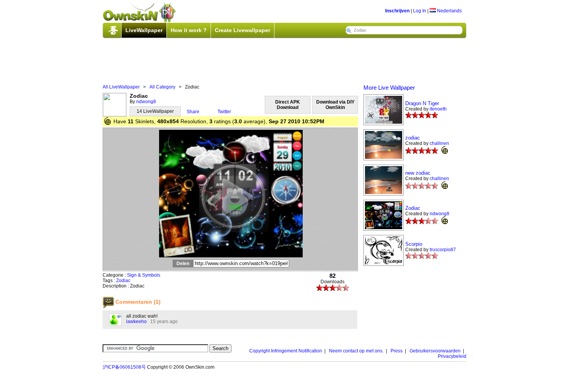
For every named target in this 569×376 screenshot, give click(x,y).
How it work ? (189, 30)
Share (193, 111)
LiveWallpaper (144, 30)
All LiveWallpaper (121, 87)
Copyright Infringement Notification (285, 351)
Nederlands (449, 11)
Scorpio (413, 244)
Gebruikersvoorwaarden (435, 351)
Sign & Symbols (143, 275)
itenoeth (438, 109)
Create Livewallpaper (242, 30)
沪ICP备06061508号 (124, 367)
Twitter (224, 111)
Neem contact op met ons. (356, 351)
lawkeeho (136, 321)
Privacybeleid (452, 356)
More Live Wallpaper (389, 87)
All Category (162, 87)
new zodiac (417, 173)
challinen (439, 143)
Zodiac (123, 280)
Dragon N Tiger (422, 103)
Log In (419, 11)
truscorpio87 (443, 249)
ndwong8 (146, 101)
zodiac (412, 138)
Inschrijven (397, 11)
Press (397, 351)
